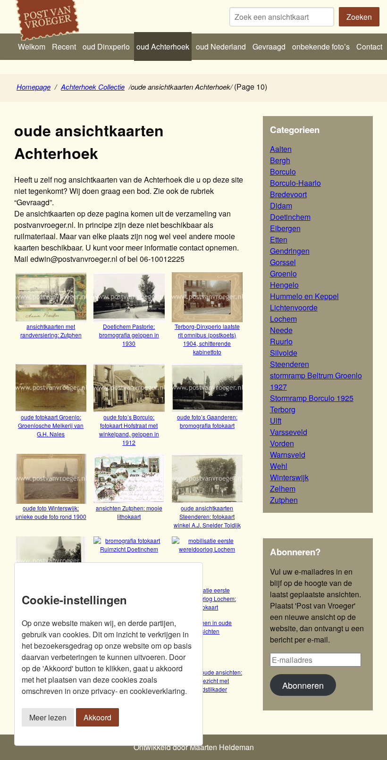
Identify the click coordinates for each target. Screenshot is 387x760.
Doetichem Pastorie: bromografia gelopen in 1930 (129, 334)
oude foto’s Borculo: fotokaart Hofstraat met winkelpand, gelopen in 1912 (129, 429)
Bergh (280, 160)
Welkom (31, 46)
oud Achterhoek (162, 46)
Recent (64, 46)
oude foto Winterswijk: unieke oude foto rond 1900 (51, 512)
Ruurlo (281, 341)
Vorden (282, 443)
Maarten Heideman (222, 747)
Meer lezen (48, 717)
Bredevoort (288, 194)
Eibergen (285, 228)
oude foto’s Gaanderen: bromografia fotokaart (207, 421)
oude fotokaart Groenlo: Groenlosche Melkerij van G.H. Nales (51, 425)
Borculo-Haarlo (295, 182)
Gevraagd (269, 46)
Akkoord (97, 717)
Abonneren (303, 685)
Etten (278, 239)
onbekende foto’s (321, 46)
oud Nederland (221, 46)
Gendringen (290, 250)
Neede (281, 330)
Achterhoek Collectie (93, 87)
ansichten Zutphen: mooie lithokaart (129, 512)
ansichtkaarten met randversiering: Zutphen (51, 330)
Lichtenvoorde (294, 307)
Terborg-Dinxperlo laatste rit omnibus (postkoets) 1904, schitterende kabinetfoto (207, 338)
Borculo (283, 171)
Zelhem (282, 488)
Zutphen (284, 499)
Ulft (275, 420)
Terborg (282, 409)
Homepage (33, 87)
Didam (281, 205)
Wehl (278, 465)
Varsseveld (288, 431)
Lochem (283, 318)
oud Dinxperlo (106, 46)
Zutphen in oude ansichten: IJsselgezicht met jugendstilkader (207, 680)
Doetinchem (290, 216)
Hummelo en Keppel (304, 296)
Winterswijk (289, 477)
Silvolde (283, 352)
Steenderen (289, 364)
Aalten (281, 148)
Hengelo (284, 284)
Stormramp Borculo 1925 (311, 398)
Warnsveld (287, 454)
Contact (369, 46)
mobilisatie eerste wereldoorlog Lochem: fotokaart (207, 598)
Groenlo (283, 273)
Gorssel (283, 262)
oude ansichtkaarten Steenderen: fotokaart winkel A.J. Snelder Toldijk (207, 516)
